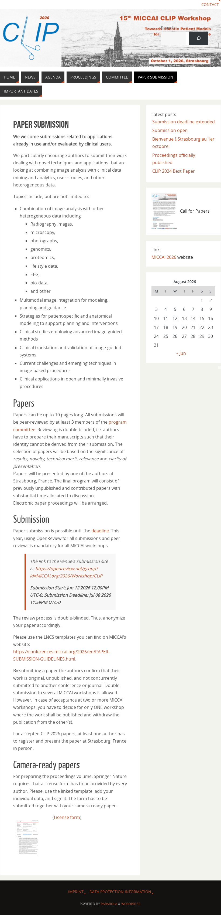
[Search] (198, 38)
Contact (210, 4)
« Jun (181, 353)
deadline (100, 531)
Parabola (109, 904)
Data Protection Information (120, 891)
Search (168, 28)
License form (67, 817)
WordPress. (131, 904)
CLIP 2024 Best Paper (173, 171)
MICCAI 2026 (163, 257)
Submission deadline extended (183, 122)
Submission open (170, 130)
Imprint (76, 891)
